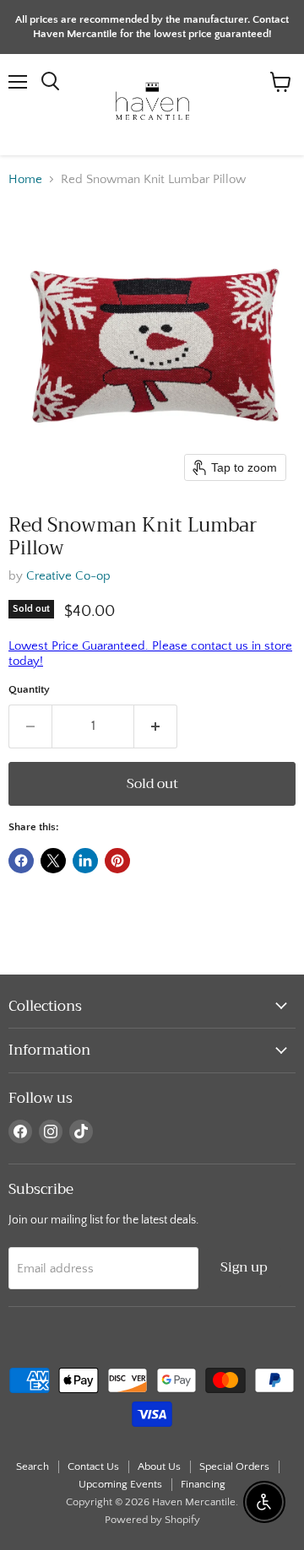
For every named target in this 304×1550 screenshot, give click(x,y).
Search (32, 1466)
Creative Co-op (68, 576)
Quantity (29, 689)
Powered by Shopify (152, 1520)
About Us (159, 1466)
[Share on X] (53, 860)
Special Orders (234, 1466)
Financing (203, 1484)
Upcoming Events (120, 1484)
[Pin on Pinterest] (117, 860)
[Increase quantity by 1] (155, 726)
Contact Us (93, 1466)
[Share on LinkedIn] (85, 860)
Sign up (244, 1267)
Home (25, 179)
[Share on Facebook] (21, 860)
